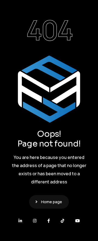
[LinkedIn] (20, 221)
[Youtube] (77, 221)
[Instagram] (34, 221)
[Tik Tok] (62, 221)
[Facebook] (48, 221)
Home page (51, 201)
